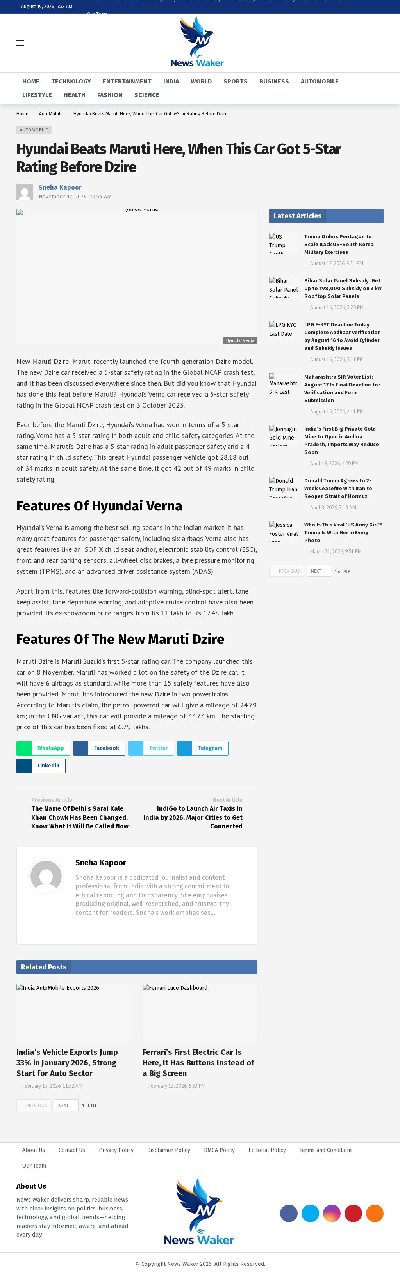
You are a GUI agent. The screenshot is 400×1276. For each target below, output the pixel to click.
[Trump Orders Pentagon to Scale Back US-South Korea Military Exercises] (283, 243)
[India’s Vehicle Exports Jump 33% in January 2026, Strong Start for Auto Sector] (73, 1012)
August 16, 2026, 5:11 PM (337, 359)
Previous (36, 1105)
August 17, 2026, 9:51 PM (336, 263)
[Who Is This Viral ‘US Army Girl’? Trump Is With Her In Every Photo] (283, 531)
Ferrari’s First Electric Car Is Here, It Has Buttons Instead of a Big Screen (198, 1062)
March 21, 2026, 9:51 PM (336, 551)
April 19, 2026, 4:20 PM (334, 463)
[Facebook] (78, 927)
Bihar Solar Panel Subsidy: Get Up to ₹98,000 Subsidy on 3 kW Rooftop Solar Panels (343, 288)
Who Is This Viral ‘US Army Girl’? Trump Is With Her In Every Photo (343, 532)
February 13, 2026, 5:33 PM (176, 1086)
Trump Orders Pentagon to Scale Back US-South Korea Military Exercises (339, 244)
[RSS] (375, 1213)
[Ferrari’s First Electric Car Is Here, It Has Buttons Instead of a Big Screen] (200, 1012)
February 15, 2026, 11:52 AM (52, 1086)
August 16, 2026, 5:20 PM (337, 307)
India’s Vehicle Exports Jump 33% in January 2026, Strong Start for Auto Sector (67, 1062)
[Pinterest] (353, 1213)
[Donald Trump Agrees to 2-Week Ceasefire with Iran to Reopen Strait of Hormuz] (283, 487)
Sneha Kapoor (60, 187)
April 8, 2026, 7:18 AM (333, 507)
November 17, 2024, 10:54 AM (75, 196)
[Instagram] (332, 1213)
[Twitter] (91, 927)
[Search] (378, 43)
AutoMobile (34, 130)
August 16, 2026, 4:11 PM (337, 411)
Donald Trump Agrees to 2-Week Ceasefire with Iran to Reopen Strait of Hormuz (338, 488)
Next (63, 1105)
